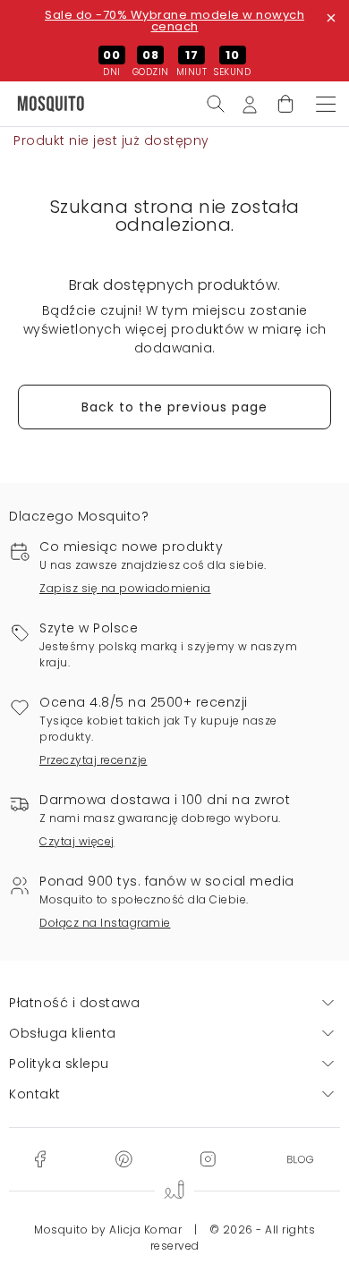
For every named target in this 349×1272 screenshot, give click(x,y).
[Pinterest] (123, 1158)
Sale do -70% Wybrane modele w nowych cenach (174, 20)
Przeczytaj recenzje (93, 759)
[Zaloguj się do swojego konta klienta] (250, 103)
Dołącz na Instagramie (105, 922)
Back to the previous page (174, 407)
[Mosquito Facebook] (40, 1158)
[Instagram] (207, 1158)
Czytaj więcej (77, 841)
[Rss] (300, 1158)
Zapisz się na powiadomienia (125, 588)
